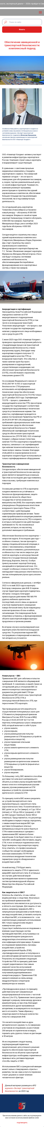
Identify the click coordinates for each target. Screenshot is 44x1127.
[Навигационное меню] (40, 12)
